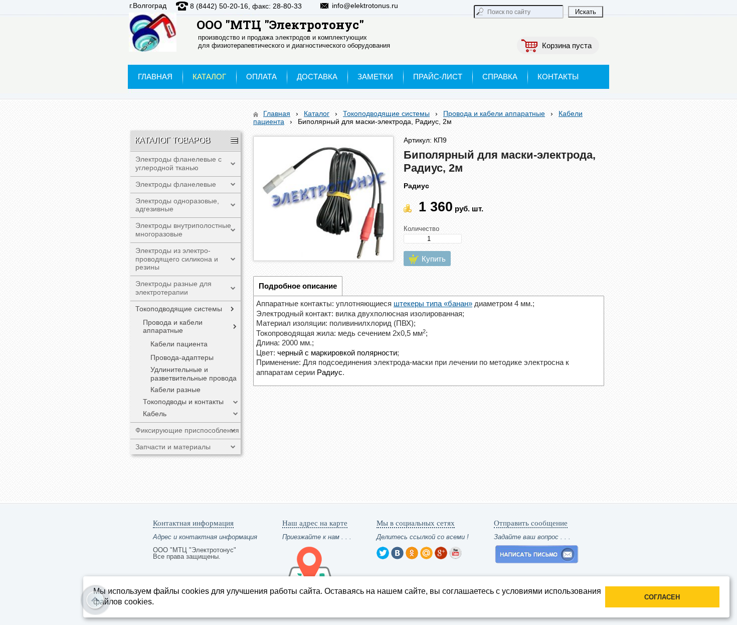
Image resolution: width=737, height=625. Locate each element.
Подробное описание (298, 286)
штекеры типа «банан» (433, 303)
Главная (276, 113)
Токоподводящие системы (386, 113)
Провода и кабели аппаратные (494, 113)
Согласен (662, 597)
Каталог (316, 113)
